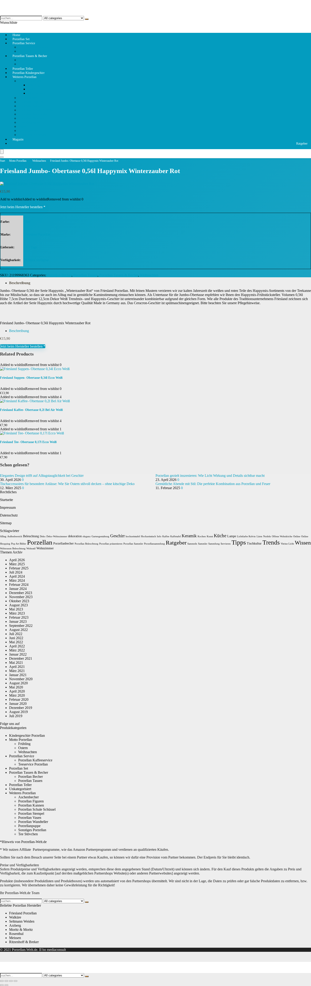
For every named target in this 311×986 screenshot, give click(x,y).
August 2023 (18, 605)
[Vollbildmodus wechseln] (6, 981)
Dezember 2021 (20, 658)
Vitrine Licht (287, 543)
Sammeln (192, 543)
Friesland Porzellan (37, 234)
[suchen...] (87, 19)
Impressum (8, 507)
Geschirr (117, 535)
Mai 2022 (16, 642)
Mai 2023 (16, 609)
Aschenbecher (28, 130)
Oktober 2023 (19, 601)
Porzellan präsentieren (110, 543)
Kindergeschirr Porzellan (27, 735)
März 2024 (17, 580)
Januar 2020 (18, 704)
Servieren (226, 543)
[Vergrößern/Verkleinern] (2, 981)
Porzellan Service (24, 43)
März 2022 (17, 650)
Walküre (15, 917)
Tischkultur (254, 543)
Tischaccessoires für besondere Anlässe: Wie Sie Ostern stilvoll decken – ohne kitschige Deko (67, 484)
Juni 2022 (16, 638)
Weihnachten (36, 93)
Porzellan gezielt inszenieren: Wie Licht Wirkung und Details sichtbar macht (210, 475)
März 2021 (17, 671)
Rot (27, 221)
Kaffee (165, 536)
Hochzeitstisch (148, 536)
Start (2, 160)
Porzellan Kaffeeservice (35, 47)
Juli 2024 (15, 572)
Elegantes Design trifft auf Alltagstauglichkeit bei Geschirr (42, 475)
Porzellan (39, 542)
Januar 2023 (18, 621)
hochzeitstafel (133, 536)
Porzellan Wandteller (33, 114)
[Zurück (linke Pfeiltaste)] (2, 985)
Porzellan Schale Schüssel (37, 110)
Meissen (15, 938)
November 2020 (21, 679)
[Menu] (2, 151)
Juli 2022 (15, 634)
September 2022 (21, 626)
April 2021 (17, 667)
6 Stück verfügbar (37, 260)
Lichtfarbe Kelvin (246, 536)
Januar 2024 (18, 589)
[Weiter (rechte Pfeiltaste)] (6, 985)
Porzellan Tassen (30, 60)
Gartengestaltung (100, 536)
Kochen (202, 536)
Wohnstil (31, 548)
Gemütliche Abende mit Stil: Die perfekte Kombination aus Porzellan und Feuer (213, 484)
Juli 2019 (15, 716)
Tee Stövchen (28, 98)
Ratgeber (302, 143)
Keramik (189, 535)
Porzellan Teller (20, 785)
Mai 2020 (16, 687)
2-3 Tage (31, 247)
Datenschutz (9, 515)
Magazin (18, 139)
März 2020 (17, 695)
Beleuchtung (31, 536)
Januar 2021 (18, 675)
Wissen (303, 543)
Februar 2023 (18, 617)
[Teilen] (11, 981)
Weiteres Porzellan (24, 77)
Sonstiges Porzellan (32, 135)
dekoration (75, 536)
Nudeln (267, 536)
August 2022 (18, 630)
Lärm (259, 536)
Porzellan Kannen (31, 106)
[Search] (2, 157)
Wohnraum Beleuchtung (12, 548)
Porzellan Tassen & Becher (30, 56)
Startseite (6, 500)
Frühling (33, 85)
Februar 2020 (18, 699)
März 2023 (17, 613)
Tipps (239, 542)
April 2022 (17, 646)
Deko (43, 536)
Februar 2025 (18, 568)
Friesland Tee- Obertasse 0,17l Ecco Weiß (28, 442)
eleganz (87, 536)
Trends (271, 542)
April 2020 (17, 691)
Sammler (202, 543)
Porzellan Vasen (29, 818)
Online (296, 536)
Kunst (210, 536)
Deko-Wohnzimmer (56, 536)
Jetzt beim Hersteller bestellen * (22, 207)
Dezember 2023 (20, 593)
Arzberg (15, 925)
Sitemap (6, 523)
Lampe (231, 536)
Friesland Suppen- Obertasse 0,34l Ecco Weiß (31, 377)
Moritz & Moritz (21, 930)
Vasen (22, 126)
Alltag (3, 536)
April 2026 (17, 560)
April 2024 (17, 576)
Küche (220, 535)
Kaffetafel (175, 536)
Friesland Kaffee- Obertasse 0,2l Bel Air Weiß (31, 410)
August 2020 (18, 683)
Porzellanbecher (63, 543)
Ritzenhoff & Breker (24, 942)
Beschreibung (19, 283)
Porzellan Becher (59, 275)
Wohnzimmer (45, 548)
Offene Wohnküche (282, 536)
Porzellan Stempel (31, 118)
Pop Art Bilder (18, 543)
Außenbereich (14, 536)
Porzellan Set (18, 768)
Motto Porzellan (29, 81)
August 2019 (18, 712)
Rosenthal (16, 934)
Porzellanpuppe (29, 122)
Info (159, 536)
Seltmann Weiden (21, 921)
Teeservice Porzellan (33, 764)
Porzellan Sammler (133, 543)
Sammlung (214, 543)
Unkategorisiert (20, 789)
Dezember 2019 (20, 708)
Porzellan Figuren (31, 102)
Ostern (32, 89)
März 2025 (17, 564)
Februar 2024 (18, 584)
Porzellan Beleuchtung (86, 543)
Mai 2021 (16, 662)
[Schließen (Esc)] (15, 981)
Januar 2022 (18, 654)
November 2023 (21, 597)
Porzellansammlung (154, 543)
